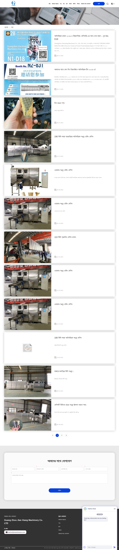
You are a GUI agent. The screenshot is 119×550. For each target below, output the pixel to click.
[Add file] (84, 547)
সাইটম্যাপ (13, 548)
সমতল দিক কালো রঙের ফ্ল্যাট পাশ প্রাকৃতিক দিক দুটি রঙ (66, 412)
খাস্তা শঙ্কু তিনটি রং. (59, 110)
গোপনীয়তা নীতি (7, 548)
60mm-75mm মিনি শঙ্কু (60, 378)
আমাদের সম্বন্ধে (55, 3)
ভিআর (78, 3)
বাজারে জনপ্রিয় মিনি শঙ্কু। (64, 371)
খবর (64, 3)
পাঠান (59, 490)
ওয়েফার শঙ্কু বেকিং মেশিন (63, 170)
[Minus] (115, 509)
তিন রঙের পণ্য (59, 103)
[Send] (114, 547)
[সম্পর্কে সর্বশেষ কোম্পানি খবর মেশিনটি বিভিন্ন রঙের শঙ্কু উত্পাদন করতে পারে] (27, 430)
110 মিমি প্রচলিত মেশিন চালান (65, 237)
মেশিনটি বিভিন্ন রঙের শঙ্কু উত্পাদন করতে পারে (70, 405)
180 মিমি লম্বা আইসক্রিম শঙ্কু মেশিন (68, 338)
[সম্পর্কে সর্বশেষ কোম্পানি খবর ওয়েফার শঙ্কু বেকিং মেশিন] (27, 195)
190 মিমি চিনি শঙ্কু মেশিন (60, 345)
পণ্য (61, 3)
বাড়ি (49, 3)
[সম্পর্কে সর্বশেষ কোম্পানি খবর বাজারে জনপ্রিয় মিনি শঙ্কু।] (27, 396)
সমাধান (70, 3)
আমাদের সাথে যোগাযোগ (86, 3)
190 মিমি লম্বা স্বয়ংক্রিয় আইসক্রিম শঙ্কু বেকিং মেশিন (73, 136)
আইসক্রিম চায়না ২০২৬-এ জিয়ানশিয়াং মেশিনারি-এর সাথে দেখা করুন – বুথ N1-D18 (81, 37)
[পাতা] (66, 435)
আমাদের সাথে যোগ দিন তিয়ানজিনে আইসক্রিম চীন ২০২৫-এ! (75, 69)
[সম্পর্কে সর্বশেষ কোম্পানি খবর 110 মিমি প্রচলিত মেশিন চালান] (27, 262)
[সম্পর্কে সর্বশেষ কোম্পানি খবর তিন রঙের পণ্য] (27, 128)
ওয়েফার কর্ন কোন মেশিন (59, 211)
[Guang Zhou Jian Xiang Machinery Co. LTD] (13, 3)
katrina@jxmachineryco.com (16, 532)
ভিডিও (74, 3)
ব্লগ (67, 3)
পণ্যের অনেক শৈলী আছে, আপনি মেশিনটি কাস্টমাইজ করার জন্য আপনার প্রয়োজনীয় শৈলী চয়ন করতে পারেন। (78, 177)
